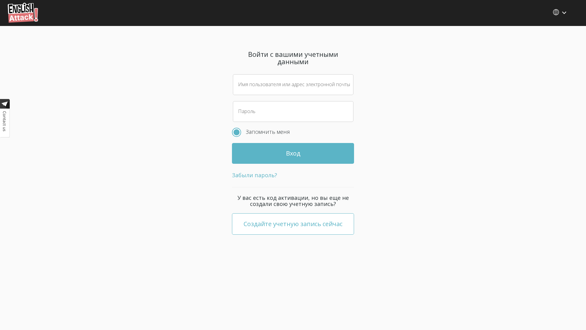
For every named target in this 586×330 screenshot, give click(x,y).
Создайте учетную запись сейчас (293, 224)
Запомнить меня (268, 131)
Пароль (246, 111)
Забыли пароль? (254, 175)
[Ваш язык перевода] (560, 12)
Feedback (5, 119)
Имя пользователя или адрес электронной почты (294, 84)
